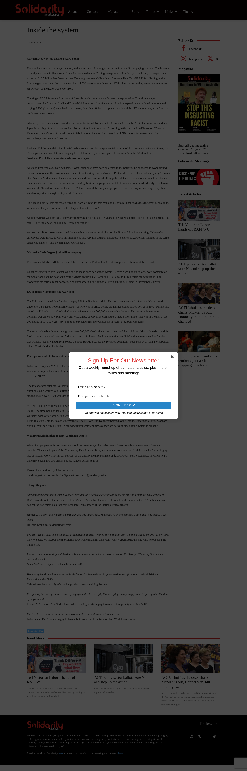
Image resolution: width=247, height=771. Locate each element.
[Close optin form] (173, 357)
